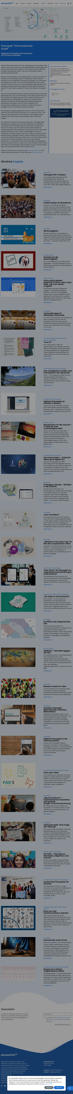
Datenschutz (48, 1084)
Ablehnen (48, 1087)
